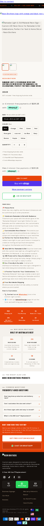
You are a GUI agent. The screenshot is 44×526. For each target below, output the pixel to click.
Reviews (5, 500)
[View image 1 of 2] (5, 67)
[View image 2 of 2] (13, 67)
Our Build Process (29, 499)
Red (35, 128)
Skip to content (7, 1)
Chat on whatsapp (23, 446)
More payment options (22, 189)
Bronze (6, 138)
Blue (5, 128)
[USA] (32, 514)
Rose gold (7, 133)
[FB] (14, 477)
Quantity (6, 145)
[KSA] (37, 510)
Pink (21, 128)
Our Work (5, 496)
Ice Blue (27, 133)
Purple (15, 138)
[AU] (32, 510)
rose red (17, 133)
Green (28, 128)
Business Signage (8, 491)
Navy (35, 133)
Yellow (23, 138)
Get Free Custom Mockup (22, 438)
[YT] (19, 477)
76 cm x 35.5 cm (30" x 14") (14, 119)
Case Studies (28, 503)
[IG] (4, 477)
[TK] (9, 477)
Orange (13, 128)
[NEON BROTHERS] (22, 457)
